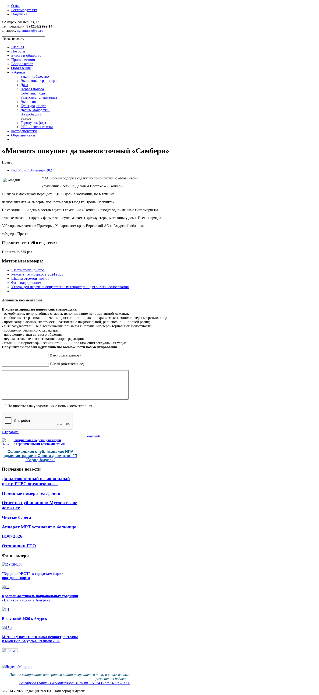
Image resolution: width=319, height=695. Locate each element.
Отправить (10, 432)
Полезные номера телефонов (31, 493)
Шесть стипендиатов (28, 270)
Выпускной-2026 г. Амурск (24, 619)
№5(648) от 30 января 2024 (32, 170)
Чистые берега (16, 517)
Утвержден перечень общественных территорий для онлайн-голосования (70, 287)
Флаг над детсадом (26, 283)
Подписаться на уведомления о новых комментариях (49, 406)
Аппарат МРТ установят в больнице (39, 526)
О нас (15, 6)
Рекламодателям (24, 10)
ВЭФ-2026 (12, 536)
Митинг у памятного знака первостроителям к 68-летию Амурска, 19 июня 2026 (40, 639)
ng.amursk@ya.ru (30, 30)
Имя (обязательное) (65, 355)
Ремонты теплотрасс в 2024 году (37, 274)
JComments (91, 436)
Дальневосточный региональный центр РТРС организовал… (36, 481)
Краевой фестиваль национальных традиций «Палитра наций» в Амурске (40, 598)
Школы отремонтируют (30, 278)
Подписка (19, 14)
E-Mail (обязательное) (67, 364)
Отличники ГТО (19, 545)
